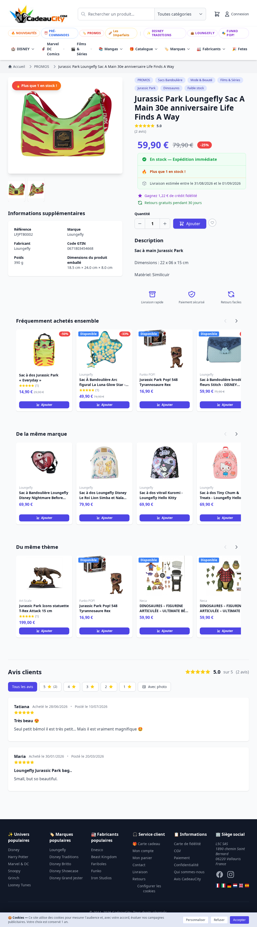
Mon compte (143, 850)
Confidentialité (186, 864)
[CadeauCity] (218, 886)
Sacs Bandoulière (170, 80)
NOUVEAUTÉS (24, 33)
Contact (139, 864)
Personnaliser (195, 920)
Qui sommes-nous (189, 871)
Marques (174, 48)
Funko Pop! (230, 33)
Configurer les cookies (149, 888)
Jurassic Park (146, 88)
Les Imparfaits (118, 33)
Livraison (140, 871)
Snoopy (14, 870)
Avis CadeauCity (187, 878)
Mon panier (142, 857)
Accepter (239, 920)
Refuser (219, 920)
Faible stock (195, 88)
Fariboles (98, 863)
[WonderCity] (229, 886)
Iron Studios (101, 877)
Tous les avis (22, 686)
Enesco (97, 849)
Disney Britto (60, 863)
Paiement (182, 857)
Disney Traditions (159, 33)
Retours (139, 878)
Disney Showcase (63, 870)
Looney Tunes (19, 885)
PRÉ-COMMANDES (56, 33)
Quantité (142, 213)
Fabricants (209, 48)
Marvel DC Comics (50, 48)
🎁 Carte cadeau (146, 843)
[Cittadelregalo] (223, 886)
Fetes (239, 48)
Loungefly (202, 33)
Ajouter (46, 405)
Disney (13, 849)
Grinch (13, 877)
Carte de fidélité (187, 843)
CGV (177, 850)
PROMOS (92, 33)
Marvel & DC (18, 863)
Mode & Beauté (201, 80)
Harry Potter (18, 856)
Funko (96, 870)
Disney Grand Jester (66, 877)
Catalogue (141, 48)
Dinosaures (171, 88)
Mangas (108, 48)
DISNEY (20, 48)
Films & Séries (79, 48)
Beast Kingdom (104, 856)
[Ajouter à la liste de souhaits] (212, 223)
